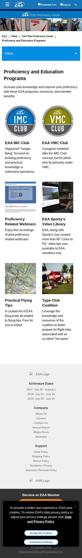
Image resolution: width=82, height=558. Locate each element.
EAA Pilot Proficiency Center (37, 36)
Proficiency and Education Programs (24, 40)
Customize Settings (41, 542)
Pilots (14, 36)
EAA (4, 36)
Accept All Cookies (41, 533)
